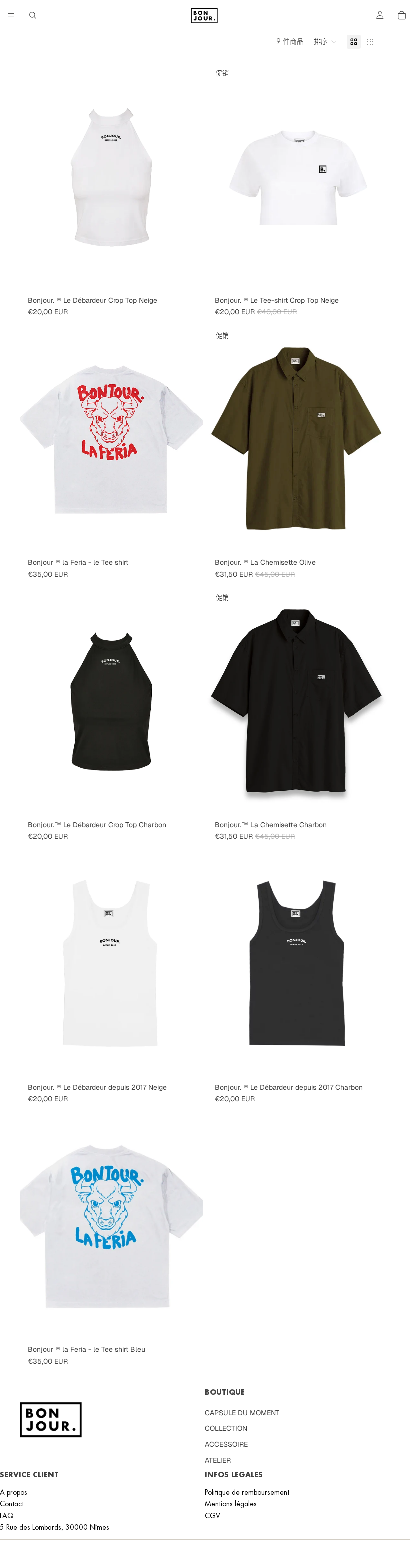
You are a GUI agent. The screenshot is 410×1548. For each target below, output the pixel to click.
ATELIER (218, 1460)
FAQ (7, 1515)
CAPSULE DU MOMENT (242, 1412)
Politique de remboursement (247, 1492)
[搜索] (33, 15)
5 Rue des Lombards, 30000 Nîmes (55, 1527)
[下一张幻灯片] (188, 439)
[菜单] (11, 15)
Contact (12, 1504)
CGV (212, 1515)
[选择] (187, 277)
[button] (325, 42)
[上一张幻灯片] (35, 439)
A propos (14, 1492)
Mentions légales (231, 1504)
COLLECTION (226, 1428)
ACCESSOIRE (226, 1444)
